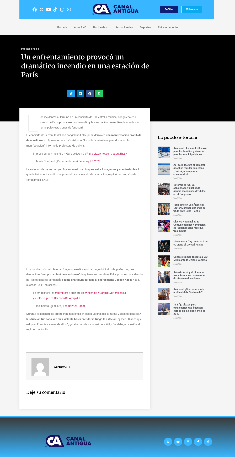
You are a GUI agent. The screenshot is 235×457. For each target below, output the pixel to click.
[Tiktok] (55, 9)
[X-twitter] (41, 9)
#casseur (120, 292)
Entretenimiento (168, 27)
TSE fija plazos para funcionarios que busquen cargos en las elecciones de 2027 (189, 309)
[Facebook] (34, 9)
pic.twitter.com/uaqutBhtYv (110, 153)
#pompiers (61, 292)
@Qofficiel (39, 298)
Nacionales (100, 27)
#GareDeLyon (106, 292)
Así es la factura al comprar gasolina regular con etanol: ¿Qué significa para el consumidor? (189, 169)
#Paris (89, 153)
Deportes (145, 27)
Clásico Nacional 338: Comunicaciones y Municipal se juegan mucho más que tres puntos (189, 226)
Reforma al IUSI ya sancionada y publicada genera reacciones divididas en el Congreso (189, 189)
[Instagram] (62, 9)
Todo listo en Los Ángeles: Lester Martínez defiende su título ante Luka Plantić (189, 208)
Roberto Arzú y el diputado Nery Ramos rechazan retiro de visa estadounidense (189, 275)
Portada (62, 27)
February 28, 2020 (89, 161)
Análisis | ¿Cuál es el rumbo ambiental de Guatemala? (189, 291)
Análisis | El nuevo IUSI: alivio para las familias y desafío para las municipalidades (190, 151)
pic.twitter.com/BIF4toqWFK (63, 298)
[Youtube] (48, 9)
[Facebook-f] (198, 442)
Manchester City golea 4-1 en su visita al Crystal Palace (190, 243)
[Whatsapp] (69, 9)
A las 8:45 (80, 27)
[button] (71, 93)
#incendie (91, 292)
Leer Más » (177, 158)
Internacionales (123, 27)
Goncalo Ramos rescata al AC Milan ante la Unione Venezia (190, 258)
